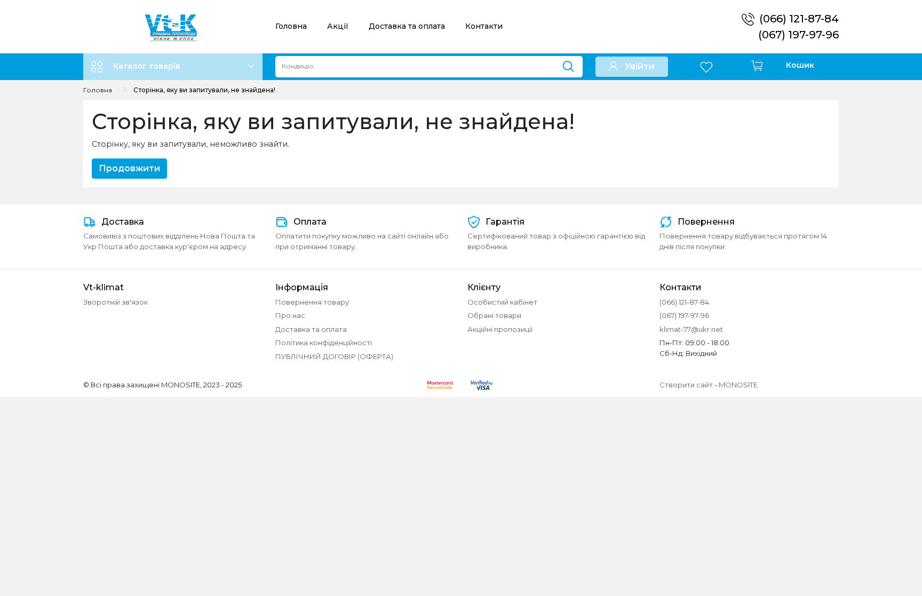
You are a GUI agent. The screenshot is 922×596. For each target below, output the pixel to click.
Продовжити (129, 168)
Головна (291, 26)
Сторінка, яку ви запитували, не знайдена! (204, 90)
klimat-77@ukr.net (691, 329)
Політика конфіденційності (323, 342)
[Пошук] (572, 64)
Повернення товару (312, 302)
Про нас (290, 315)
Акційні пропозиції (499, 329)
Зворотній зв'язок (115, 302)
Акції (337, 26)
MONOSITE (738, 384)
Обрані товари (494, 315)
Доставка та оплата (407, 26)
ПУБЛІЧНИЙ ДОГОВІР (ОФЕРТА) (334, 356)
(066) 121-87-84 (799, 18)
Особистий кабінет (502, 302)
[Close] (886, 551)
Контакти (484, 26)
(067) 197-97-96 (798, 34)
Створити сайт (686, 384)
